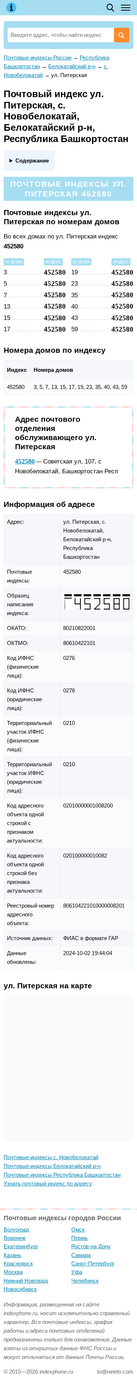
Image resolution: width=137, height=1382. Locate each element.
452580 (25, 461)
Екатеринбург (21, 1246)
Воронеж (15, 1238)
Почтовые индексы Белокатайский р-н (52, 1166)
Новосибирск (20, 1289)
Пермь (79, 1238)
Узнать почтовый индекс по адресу (48, 1183)
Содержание (32, 160)
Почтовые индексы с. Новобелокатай (51, 1157)
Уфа (76, 1272)
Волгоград (16, 1229)
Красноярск (18, 1263)
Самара (81, 1255)
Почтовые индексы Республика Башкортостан (62, 1175)
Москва (13, 1272)
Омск (78, 1229)
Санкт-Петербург (92, 1263)
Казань (12, 1255)
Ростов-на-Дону (91, 1246)
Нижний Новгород (26, 1281)
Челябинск (85, 1281)
